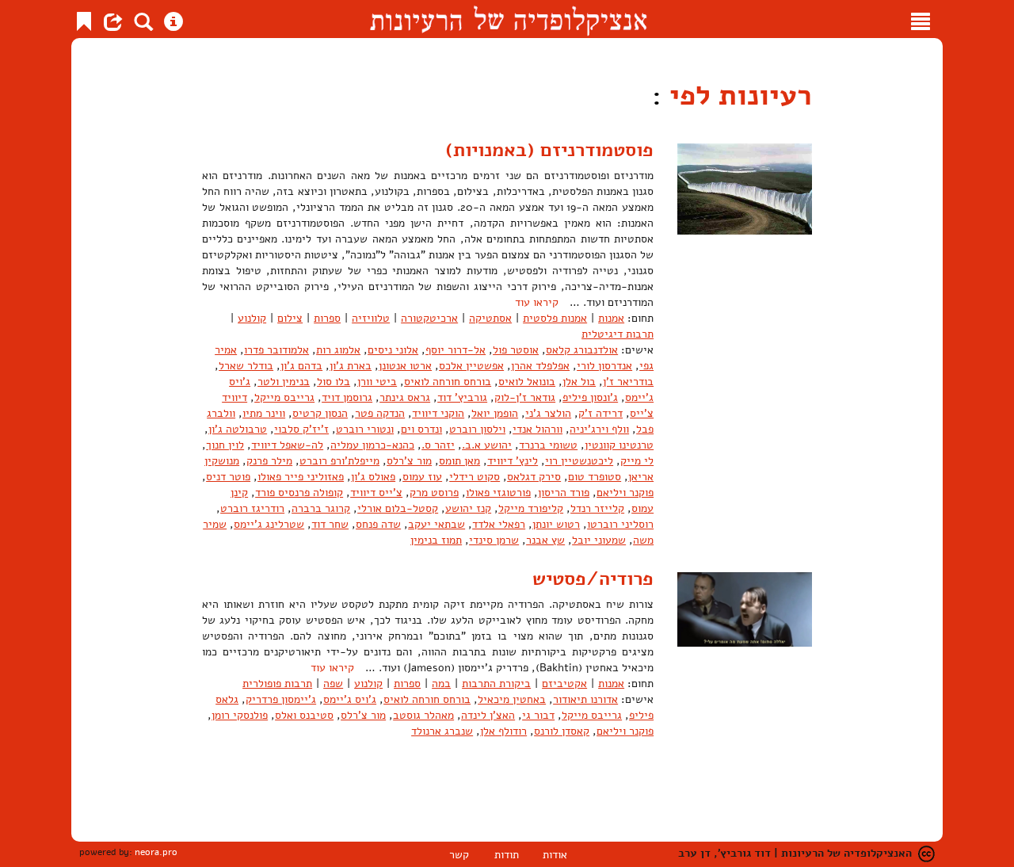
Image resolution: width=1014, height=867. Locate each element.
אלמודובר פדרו (276, 349)
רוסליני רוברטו (620, 524)
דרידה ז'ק (600, 413)
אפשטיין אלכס (471, 365)
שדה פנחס (378, 524)
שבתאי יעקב (436, 524)
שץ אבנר (545, 540)
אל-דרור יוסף (455, 349)
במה (441, 683)
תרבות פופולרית (277, 683)
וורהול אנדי (537, 429)
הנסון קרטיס (320, 413)
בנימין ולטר (283, 381)
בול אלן (579, 381)
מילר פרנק (269, 460)
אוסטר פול (516, 349)
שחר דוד (330, 524)
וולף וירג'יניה (599, 429)
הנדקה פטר (380, 413)
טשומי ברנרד (548, 445)
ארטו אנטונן (405, 365)
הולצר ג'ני (548, 413)
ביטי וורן (377, 381)
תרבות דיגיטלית (617, 334)
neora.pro (156, 852)
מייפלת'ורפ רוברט (339, 460)
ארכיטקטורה (429, 318)
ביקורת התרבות (496, 683)
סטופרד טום (594, 476)
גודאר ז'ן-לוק (524, 397)
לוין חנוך (225, 445)
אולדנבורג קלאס (582, 349)
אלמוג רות (338, 349)
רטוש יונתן (556, 524)
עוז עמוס (422, 476)
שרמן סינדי (494, 540)
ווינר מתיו (263, 413)
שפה (333, 683)
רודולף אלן (503, 731)
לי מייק (637, 460)
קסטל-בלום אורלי (397, 508)
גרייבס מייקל (284, 397)
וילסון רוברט (477, 429)
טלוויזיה (371, 318)
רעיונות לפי (736, 95)
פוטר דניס (228, 476)
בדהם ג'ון (301, 365)
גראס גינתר (404, 397)
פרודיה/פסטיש (593, 578)
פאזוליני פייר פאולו (300, 476)
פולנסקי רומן (240, 715)
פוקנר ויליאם (625, 492)
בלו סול (333, 381)
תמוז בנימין (436, 540)
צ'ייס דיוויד (376, 492)
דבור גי (538, 715)
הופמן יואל (494, 413)
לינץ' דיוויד (512, 460)
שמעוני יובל (599, 540)
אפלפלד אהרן (540, 365)
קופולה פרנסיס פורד (299, 492)
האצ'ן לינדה (488, 715)
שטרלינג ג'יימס (269, 524)
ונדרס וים (421, 429)
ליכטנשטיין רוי (579, 460)
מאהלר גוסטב (423, 715)
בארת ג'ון (351, 365)
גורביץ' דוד (462, 397)
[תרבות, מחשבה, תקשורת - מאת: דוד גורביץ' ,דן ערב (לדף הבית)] (508, 19)
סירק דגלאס (534, 476)
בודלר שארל (246, 365)
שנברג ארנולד (442, 731)
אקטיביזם (564, 683)
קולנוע (252, 318)
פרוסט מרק (434, 492)
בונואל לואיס (526, 381)
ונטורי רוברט (365, 429)
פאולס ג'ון (373, 476)
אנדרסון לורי (604, 365)
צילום (290, 318)
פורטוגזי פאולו (498, 492)
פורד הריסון (563, 492)
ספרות (327, 318)
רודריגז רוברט (252, 508)
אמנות (611, 318)
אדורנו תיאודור (585, 699)
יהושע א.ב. (487, 445)
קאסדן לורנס (561, 731)
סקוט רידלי (474, 476)
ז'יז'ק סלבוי (301, 429)
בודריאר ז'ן (628, 381)
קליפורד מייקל (530, 508)
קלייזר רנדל (597, 508)
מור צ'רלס (409, 460)
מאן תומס (459, 460)
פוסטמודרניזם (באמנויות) (549, 149)
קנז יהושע (468, 508)
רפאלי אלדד (498, 524)
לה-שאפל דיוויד (287, 445)
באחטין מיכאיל (512, 699)
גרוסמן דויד (347, 397)
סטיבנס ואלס (304, 715)
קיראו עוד (536, 302)
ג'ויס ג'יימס (349, 699)
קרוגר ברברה (321, 508)
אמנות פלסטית (555, 318)
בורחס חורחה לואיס (447, 381)
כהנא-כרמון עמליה (372, 445)
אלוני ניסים (393, 349)
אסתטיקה (490, 318)
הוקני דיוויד (438, 413)
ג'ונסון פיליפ (590, 397)
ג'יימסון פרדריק (281, 699)
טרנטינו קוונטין (619, 445)
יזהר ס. (438, 445)
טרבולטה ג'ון (237, 429)
